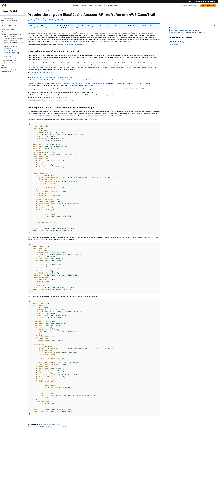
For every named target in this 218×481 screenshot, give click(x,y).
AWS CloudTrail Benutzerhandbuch (72, 44)
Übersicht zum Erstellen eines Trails (41, 72)
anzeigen (46, 59)
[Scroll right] (118, 5)
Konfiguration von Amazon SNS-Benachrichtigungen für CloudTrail (51, 77)
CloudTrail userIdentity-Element (63, 101)
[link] (58, 11)
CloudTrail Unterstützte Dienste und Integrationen (46, 75)
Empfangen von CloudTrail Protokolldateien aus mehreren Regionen (51, 80)
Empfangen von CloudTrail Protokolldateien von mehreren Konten (96, 80)
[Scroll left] (69, 5)
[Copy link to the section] (26, 51)
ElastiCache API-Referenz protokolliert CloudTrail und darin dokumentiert (83, 83)
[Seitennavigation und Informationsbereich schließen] (215, 25)
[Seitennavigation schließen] (23, 11)
